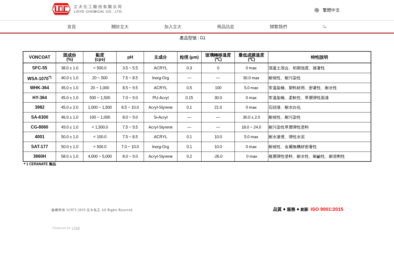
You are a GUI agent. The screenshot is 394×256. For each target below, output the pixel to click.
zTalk (76, 227)
